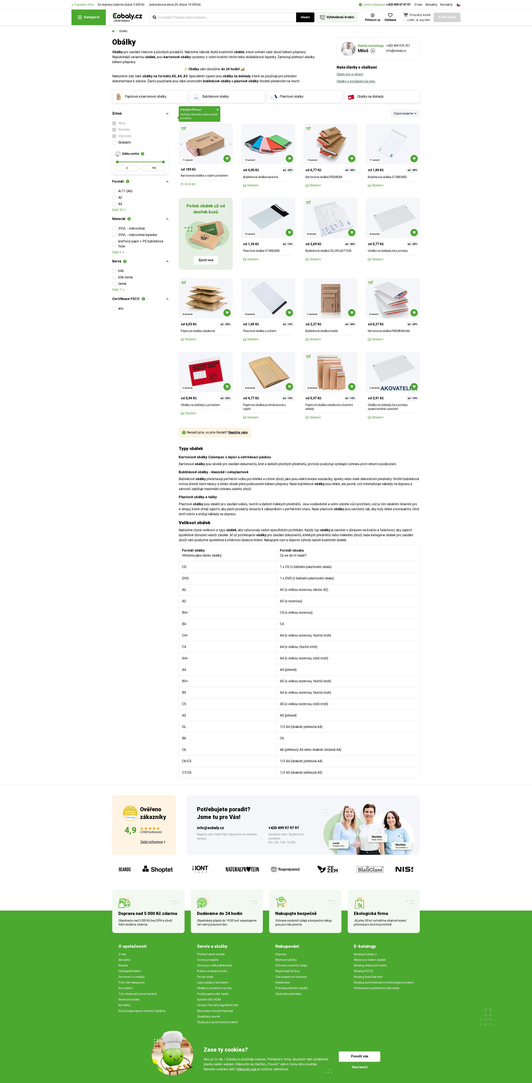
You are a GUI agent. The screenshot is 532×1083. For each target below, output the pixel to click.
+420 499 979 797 (398, 45)
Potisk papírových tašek (213, 994)
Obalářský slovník (208, 1016)
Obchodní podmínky (288, 994)
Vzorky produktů (208, 959)
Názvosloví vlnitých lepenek (215, 1011)
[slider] (117, 162)
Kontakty (446, 4)
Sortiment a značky (131, 977)
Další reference (151, 842)
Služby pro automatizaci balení (217, 1022)
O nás (418, 4)
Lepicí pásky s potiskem (213, 982)
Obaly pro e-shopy (350, 74)
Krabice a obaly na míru (212, 971)
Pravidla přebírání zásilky (291, 988)
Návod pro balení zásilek (370, 959)
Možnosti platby (286, 959)
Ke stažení (125, 988)
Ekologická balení (129, 971)
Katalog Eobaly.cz (365, 954)
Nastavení (359, 1067)
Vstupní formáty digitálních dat (217, 1005)
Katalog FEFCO (363, 971)
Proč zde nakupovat (131, 982)
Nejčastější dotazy (287, 971)
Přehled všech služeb (211, 954)
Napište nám (238, 432)
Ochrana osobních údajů (291, 965)
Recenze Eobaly (128, 999)
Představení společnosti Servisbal (376, 988)
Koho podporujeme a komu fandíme (142, 1011)
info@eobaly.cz (396, 50)
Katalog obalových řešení (370, 965)
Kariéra (123, 965)
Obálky (123, 31)
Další (117, 209)
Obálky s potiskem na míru (356, 81)
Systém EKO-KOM (209, 999)
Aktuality (431, 4)
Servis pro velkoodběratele (214, 965)
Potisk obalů (205, 977)
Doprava (280, 954)
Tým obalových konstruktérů (137, 994)
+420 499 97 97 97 (398, 4)
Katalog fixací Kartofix (368, 977)
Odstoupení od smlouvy (291, 977)
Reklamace (282, 982)
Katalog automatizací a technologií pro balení (384, 982)
